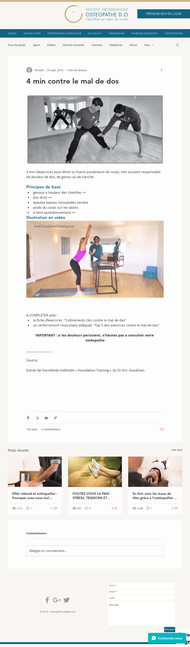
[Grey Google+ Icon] (57, 600)
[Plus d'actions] (161, 70)
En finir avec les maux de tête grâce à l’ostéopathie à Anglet (154, 495)
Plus (147, 45)
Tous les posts (17, 45)
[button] (177, 44)
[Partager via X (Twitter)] (37, 418)
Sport (36, 45)
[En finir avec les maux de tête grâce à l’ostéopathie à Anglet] (155, 472)
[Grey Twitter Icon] (66, 600)
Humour (96, 45)
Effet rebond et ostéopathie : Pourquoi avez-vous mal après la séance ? (34, 495)
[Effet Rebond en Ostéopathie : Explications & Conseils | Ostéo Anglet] (35, 472)
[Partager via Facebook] (28, 418)
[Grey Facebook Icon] (47, 600)
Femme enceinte (73, 45)
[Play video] (95, 259)
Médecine (116, 45)
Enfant (51, 45)
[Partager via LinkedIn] (46, 418)
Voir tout (177, 450)
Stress (133, 45)
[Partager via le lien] (55, 418)
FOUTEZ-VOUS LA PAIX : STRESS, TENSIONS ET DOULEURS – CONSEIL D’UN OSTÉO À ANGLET (95, 495)
